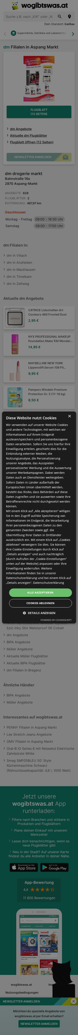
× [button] (69, 416)
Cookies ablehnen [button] (40, 603)
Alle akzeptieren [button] (40, 592)
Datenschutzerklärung (48, 583)
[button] (39, 613)
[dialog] (39, 517)
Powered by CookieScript (56, 620)
